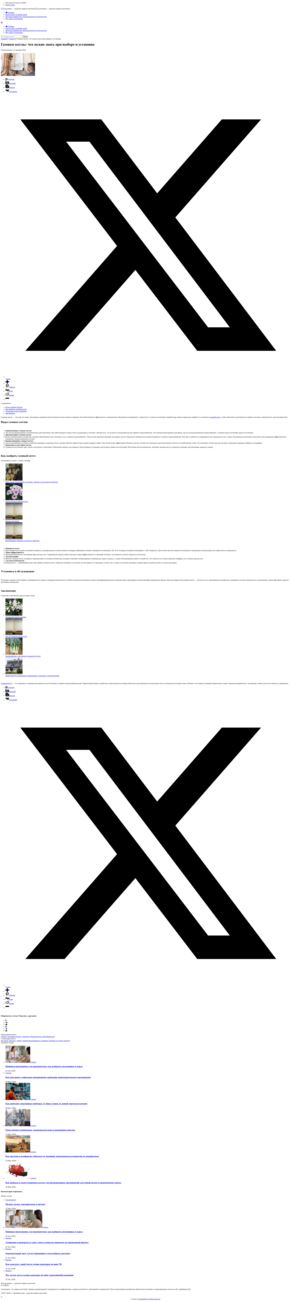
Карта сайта (10, 5)
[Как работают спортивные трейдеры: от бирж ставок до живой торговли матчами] (17, 1099)
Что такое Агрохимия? (14, 19)
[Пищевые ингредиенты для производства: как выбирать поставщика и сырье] (17, 1062)
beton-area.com (154, 1299)
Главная (11, 13)
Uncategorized (10, 1200)
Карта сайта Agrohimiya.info (16, 15)
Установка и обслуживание (16, 411)
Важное (8, 1238)
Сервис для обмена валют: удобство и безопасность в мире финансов (28, 1037)
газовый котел (215, 417)
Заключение (10, 413)
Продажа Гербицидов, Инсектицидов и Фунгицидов (25, 17)
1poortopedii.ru (143, 1299)
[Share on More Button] (7, 383)
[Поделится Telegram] (6, 1029)
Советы (12, 39)
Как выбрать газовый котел (16, 409)
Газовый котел (6, 683)
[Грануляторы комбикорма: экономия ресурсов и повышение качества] (17, 1126)
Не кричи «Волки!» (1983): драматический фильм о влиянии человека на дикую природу (35, 1041)
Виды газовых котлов (13, 407)
